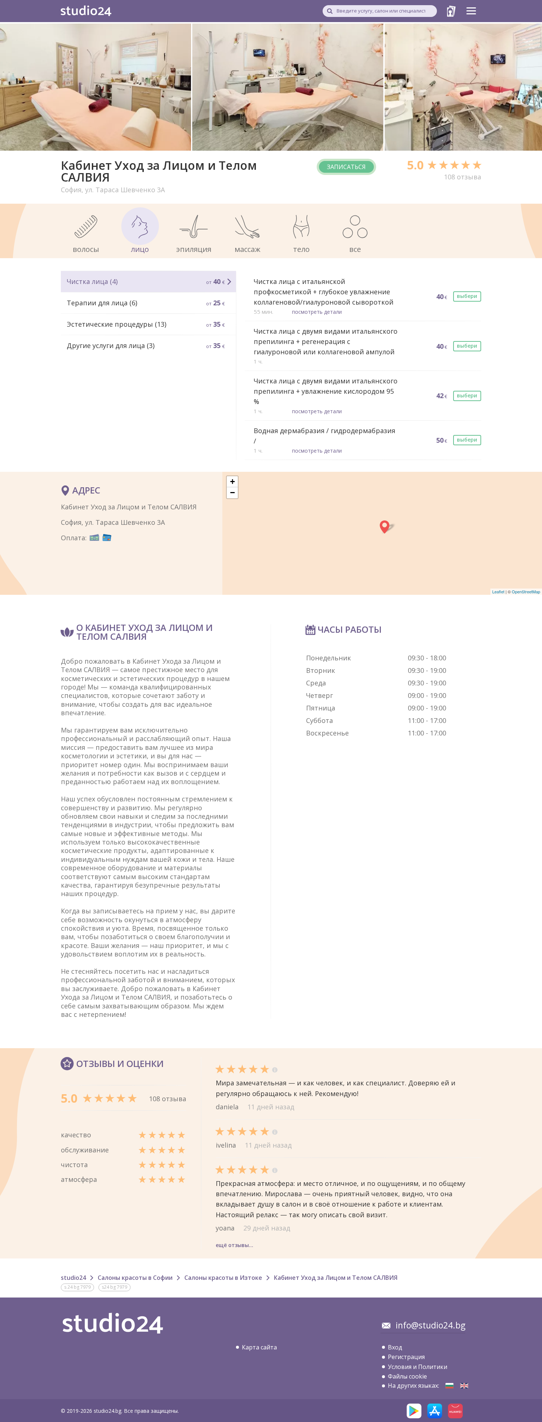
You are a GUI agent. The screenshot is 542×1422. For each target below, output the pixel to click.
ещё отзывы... (234, 1245)
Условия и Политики (417, 1367)
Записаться (346, 167)
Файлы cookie (407, 1376)
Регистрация (406, 1357)
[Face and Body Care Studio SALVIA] (464, 1385)
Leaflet (498, 591)
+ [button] (232, 481)
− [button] (232, 492)
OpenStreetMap (526, 591)
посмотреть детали (317, 311)
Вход (395, 1347)
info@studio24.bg (430, 1325)
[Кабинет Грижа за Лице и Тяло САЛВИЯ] (449, 1385)
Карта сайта (259, 1347)
